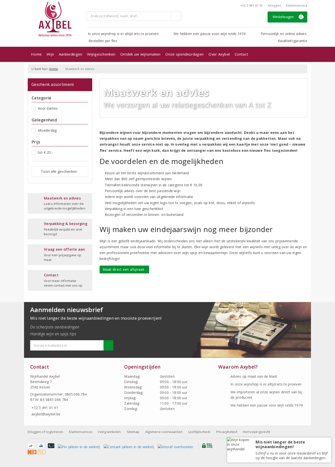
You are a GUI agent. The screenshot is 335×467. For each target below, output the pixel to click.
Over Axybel (219, 54)
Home (36, 54)
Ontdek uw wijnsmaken (140, 54)
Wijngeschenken (101, 54)
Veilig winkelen (109, 432)
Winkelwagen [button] (287, 16)
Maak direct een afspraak (124, 269)
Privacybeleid (226, 432)
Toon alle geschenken (59, 171)
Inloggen (274, 5)
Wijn (50, 54)
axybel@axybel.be (45, 414)
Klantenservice (296, 5)
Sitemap (133, 432)
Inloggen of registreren (45, 432)
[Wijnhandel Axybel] (55, 19)
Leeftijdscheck (199, 432)
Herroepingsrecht (256, 432)
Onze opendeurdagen (184, 54)
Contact (241, 54)
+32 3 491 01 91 (251, 5)
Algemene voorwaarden (163, 432)
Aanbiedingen (70, 54)
